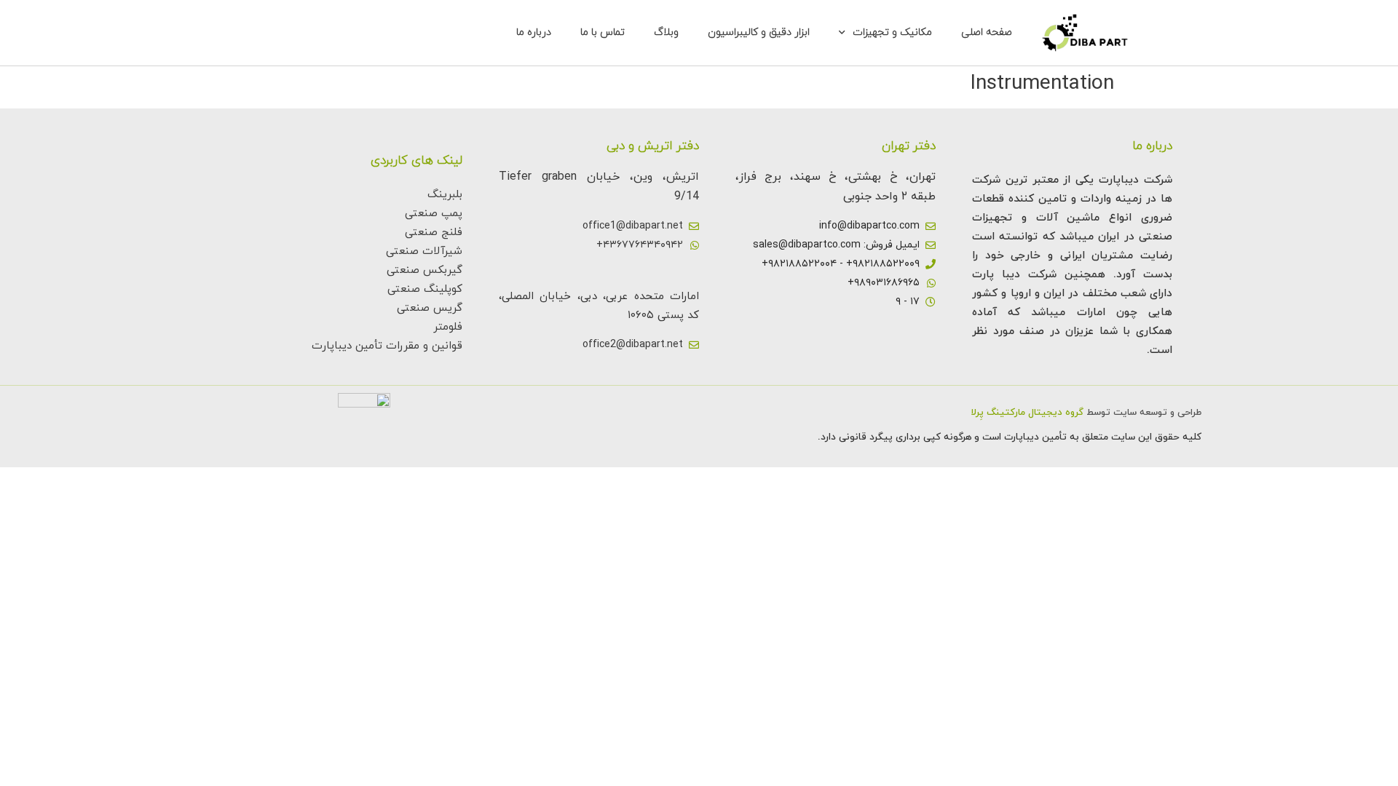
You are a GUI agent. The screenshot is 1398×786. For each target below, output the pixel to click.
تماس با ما (602, 32)
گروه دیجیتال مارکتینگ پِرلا (1027, 412)
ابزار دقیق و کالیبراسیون (759, 32)
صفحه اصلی (986, 32)
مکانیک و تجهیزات (892, 32)
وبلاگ (666, 32)
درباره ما (533, 32)
